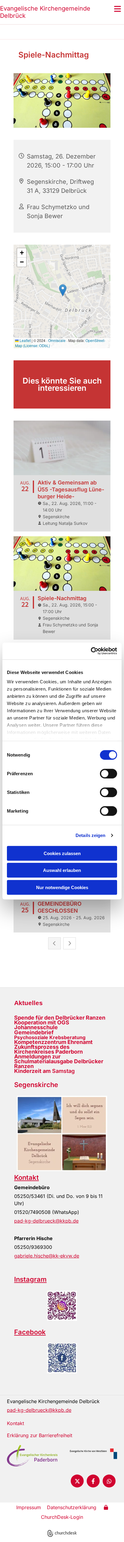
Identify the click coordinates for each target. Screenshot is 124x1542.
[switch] (108, 773)
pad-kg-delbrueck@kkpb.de (46, 1221)
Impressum (28, 1507)
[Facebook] (93, 1481)
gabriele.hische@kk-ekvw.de (46, 1256)
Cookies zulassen (62, 853)
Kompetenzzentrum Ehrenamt (53, 1042)
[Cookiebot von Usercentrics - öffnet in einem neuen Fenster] (90, 651)
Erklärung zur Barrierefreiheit (39, 1435)
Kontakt (26, 1177)
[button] (108, 9)
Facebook (30, 1332)
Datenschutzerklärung (71, 1507)
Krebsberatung (66, 1037)
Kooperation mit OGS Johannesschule (41, 1024)
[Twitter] (77, 1481)
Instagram (30, 1279)
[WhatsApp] (109, 1481)
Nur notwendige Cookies (62, 887)
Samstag (44, 1071)
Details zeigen (90, 835)
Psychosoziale (31, 1037)
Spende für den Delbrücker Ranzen (59, 1017)
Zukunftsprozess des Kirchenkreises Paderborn (48, 1049)
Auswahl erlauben (62, 870)
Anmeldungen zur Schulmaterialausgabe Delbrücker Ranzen (58, 1061)
